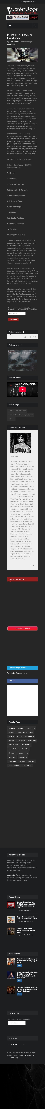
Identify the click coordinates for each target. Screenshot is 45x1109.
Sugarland (11, 740)
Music (19, 965)
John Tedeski (14, 42)
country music (22, 732)
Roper (31, 732)
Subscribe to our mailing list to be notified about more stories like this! (22, 309)
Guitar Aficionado (14, 745)
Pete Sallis (31, 761)
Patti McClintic (28, 921)
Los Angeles (12, 761)
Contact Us (11, 875)
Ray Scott (19, 736)
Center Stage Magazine (26, 415)
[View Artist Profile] (23, 332)
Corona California (14, 749)
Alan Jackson (21, 740)
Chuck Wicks (25, 749)
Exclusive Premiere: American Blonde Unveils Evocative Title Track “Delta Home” (27, 989)
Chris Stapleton (25, 745)
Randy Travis (31, 728)
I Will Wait (11, 419)
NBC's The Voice (23, 753)
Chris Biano (12, 753)
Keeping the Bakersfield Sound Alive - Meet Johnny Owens (26, 930)
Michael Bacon (29, 736)
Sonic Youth (12, 728)
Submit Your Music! (22, 628)
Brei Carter (21, 728)
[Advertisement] (23, 648)
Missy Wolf (27, 910)
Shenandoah (12, 757)
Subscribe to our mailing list (19, 1019)
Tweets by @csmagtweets (17, 673)
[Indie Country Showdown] (22, 17)
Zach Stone (12, 732)
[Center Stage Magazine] (22, 10)
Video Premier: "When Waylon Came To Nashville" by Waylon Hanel (27, 960)
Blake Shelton (32, 740)
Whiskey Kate (23, 757)
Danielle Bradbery (14, 765)
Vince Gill (11, 736)
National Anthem (26, 765)
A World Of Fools (21, 410)
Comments (11, 44)
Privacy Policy (14, 1057)
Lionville (11, 410)
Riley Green (22, 761)
